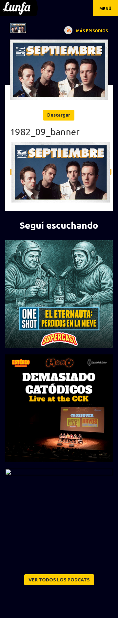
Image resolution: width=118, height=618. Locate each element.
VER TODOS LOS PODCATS (59, 579)
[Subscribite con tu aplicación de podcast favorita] (68, 30)
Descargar (58, 115)
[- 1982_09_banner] (59, 70)
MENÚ (105, 9)
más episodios (92, 31)
